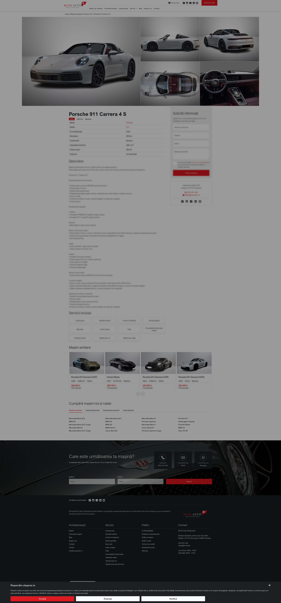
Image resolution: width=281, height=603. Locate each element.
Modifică (173, 599)
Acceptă (42, 599)
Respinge (108, 599)
